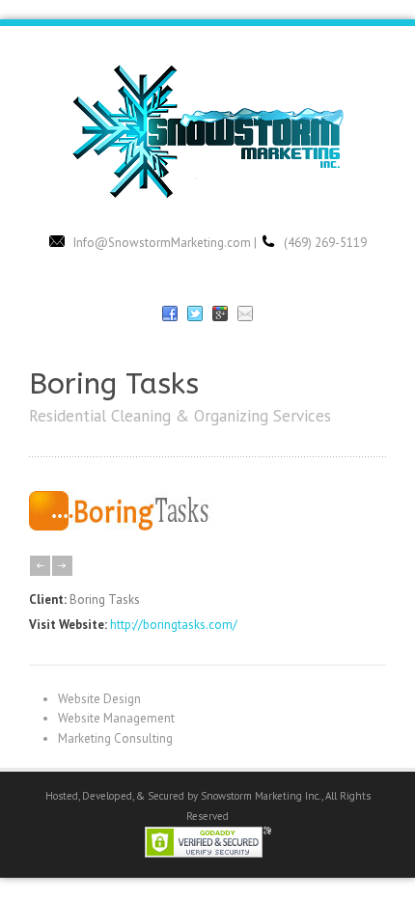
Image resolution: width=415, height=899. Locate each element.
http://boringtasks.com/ (173, 624)
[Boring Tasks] (132, 526)
